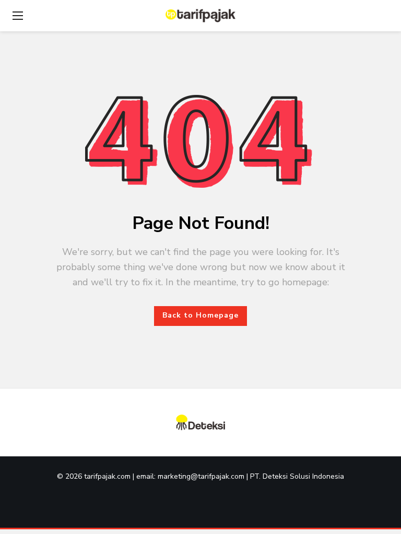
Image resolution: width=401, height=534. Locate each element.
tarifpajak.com (108, 476)
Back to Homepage (200, 315)
